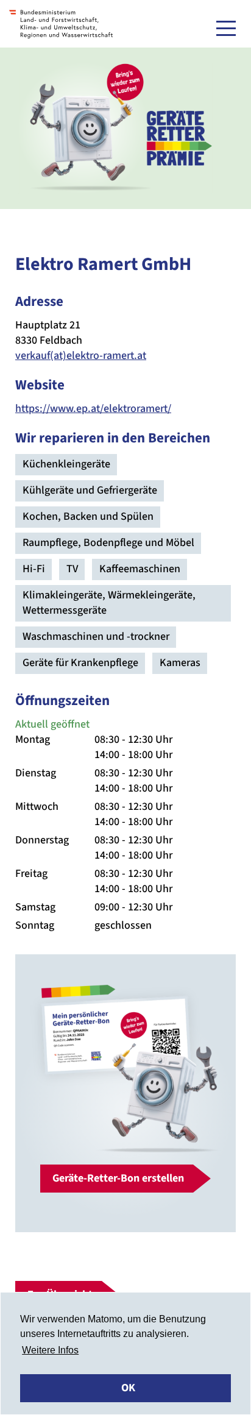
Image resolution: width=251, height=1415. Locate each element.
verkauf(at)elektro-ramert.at (80, 355)
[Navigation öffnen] (226, 28)
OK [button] (128, 1387)
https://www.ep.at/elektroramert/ (93, 408)
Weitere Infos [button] (50, 1350)
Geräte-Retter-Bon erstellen (118, 1178)
